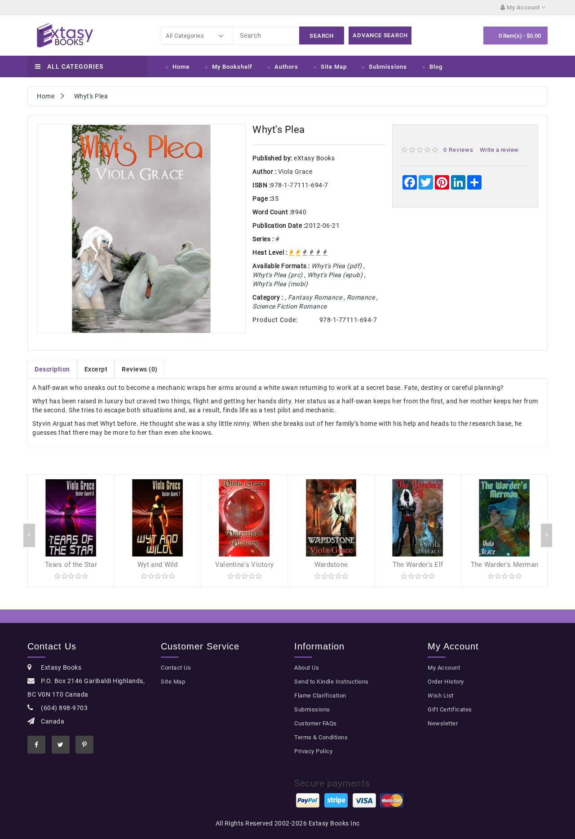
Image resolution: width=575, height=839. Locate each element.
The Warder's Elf (418, 565)
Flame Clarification (320, 695)
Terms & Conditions (321, 737)
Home (181, 66)
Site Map (334, 66)
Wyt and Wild (157, 565)
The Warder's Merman (505, 565)
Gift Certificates (450, 709)
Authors (286, 66)
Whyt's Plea (91, 96)
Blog (435, 66)
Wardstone (331, 565)
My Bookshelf (232, 66)
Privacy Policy (313, 751)
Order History (446, 681)
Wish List (441, 695)
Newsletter (443, 723)
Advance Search (380, 35)
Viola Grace (295, 171)
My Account (444, 667)
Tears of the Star (71, 565)
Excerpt (96, 369)
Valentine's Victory (244, 565)
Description (52, 369)
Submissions (388, 66)
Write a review (499, 149)
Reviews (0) (140, 369)
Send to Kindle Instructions (331, 681)
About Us (306, 667)
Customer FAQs (315, 723)
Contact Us (176, 667)
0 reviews (458, 149)
